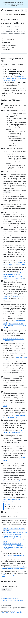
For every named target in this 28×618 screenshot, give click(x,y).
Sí (4, 589)
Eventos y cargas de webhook (11, 481)
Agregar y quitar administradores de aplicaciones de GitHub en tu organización (14, 78)
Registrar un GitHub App (11, 100)
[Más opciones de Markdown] (16, 39)
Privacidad (19, 611)
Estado (2, 612)
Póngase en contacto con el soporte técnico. (13, 600)
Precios (7, 612)
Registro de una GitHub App (20, 14)
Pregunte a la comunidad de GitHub (11, 598)
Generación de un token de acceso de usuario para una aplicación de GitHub (14, 325)
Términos (14, 611)
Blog (21, 612)
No (9, 589)
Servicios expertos (14, 612)
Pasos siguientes (8, 517)
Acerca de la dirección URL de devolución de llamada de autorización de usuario (14, 264)
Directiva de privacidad (5, 591)
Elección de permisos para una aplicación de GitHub (14, 458)
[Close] (24, 2)
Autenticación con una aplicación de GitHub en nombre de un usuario (15, 322)
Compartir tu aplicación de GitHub (15, 568)
